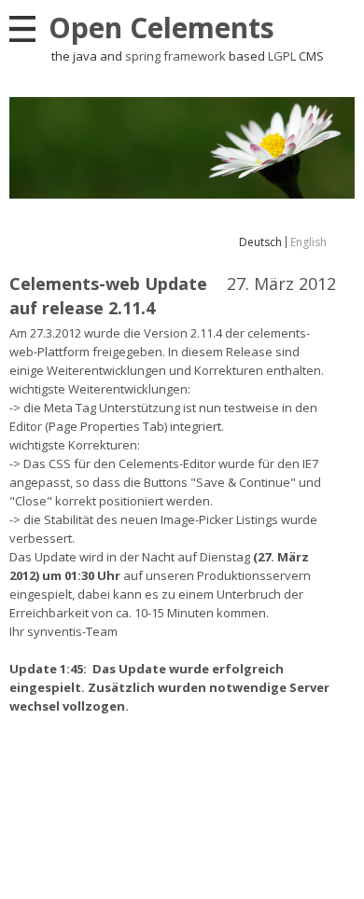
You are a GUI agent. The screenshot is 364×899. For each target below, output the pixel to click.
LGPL (282, 56)
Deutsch (260, 242)
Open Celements (161, 27)
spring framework (175, 56)
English (308, 242)
